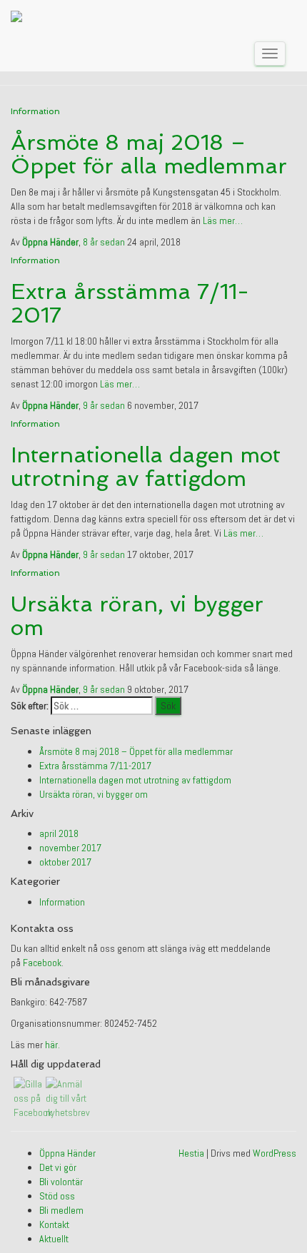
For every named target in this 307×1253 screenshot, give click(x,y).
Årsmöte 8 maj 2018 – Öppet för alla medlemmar (149, 154)
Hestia (191, 1153)
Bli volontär (61, 1181)
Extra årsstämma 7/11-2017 (130, 303)
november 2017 (70, 847)
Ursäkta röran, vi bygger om (137, 616)
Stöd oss (57, 1195)
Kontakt (54, 1224)
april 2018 (59, 833)
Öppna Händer (67, 1153)
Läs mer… (222, 220)
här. (52, 1044)
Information (35, 111)
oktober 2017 (65, 862)
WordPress (274, 1153)
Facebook (42, 962)
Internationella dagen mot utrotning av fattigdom (146, 466)
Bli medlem (61, 1210)
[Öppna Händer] (16, 18)
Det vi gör (57, 1167)
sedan (105, 241)
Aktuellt (54, 1238)
